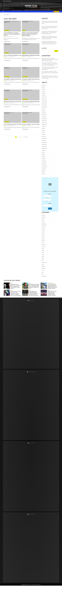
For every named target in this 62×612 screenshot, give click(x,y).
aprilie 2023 (43, 158)
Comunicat (43, 227)
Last (47, 201)
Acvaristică (43, 215)
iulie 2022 (43, 171)
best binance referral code (46, 75)
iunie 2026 (43, 89)
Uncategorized (7, 30)
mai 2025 (43, 108)
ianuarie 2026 (44, 99)
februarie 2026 (44, 97)
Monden (43, 254)
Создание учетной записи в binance (48, 67)
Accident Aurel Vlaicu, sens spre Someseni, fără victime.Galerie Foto (50, 68)
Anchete (43, 221)
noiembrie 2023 (44, 144)
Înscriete (57, 11)
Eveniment (43, 240)
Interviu (24, 52)
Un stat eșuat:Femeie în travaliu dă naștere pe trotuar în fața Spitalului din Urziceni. (12, 34)
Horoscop (43, 246)
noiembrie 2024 (44, 120)
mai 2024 (43, 132)
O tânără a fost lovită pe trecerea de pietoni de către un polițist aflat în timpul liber (50, 72)
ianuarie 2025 (44, 116)
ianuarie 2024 (44, 140)
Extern (43, 242)
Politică (43, 264)
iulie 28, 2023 (30, 125)
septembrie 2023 (44, 148)
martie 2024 (43, 136)
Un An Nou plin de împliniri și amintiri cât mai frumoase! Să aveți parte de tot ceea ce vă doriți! (50, 77)
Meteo (43, 252)
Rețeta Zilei (43, 268)
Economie (43, 234)
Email (50, 203)
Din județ (6, 99)
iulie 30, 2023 (30, 36)
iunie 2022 (43, 173)
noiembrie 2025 (44, 102)
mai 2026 (43, 91)
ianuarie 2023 (44, 164)
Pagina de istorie (7, 76)
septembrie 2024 (44, 124)
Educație (43, 238)
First (47, 197)
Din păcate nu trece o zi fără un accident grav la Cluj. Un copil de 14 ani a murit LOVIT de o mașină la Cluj (50, 64)
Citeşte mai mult (7, 41)
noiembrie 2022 (44, 168)
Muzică (43, 256)
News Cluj (31, 5)
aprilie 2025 (43, 110)
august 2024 (44, 126)
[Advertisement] (27, 592)
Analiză (43, 219)
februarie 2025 (44, 114)
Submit (50, 208)
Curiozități (24, 121)
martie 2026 (43, 95)
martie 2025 (43, 112)
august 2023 (44, 150)
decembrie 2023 (44, 142)
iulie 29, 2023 (12, 80)
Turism (43, 274)
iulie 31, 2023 (11, 36)
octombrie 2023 (44, 146)
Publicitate (43, 266)
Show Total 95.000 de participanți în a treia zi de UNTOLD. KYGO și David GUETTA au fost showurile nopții (50, 59)
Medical (43, 250)
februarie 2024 (44, 138)
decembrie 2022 (44, 166)
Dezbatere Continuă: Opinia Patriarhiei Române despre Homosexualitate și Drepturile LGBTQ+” (30, 34)
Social (43, 270)
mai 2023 (43, 156)
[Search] (52, 11)
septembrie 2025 (44, 106)
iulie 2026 (43, 87)
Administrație (6, 52)
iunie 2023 (43, 154)
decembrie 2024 (44, 118)
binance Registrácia (45, 71)
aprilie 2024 (43, 134)
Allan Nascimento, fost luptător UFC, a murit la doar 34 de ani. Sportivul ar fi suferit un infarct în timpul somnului (49, 22)
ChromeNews (34, 584)
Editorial (24, 30)
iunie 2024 (43, 130)
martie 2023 (43, 160)
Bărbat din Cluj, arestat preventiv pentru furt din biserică (16, 101)
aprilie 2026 (43, 93)
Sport (42, 272)
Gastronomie (44, 244)
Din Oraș (43, 232)
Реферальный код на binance (46, 62)
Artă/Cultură (44, 223)
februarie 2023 (44, 162)
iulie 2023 (43, 152)
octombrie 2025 (44, 104)
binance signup (44, 58)
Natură (43, 258)
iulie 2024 (43, 128)
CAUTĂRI (44, 48)
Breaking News (44, 225)
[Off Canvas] (3, 11)
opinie (43, 260)
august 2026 (44, 85)
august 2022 (44, 169)
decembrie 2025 (44, 101)
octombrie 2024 (44, 122)
